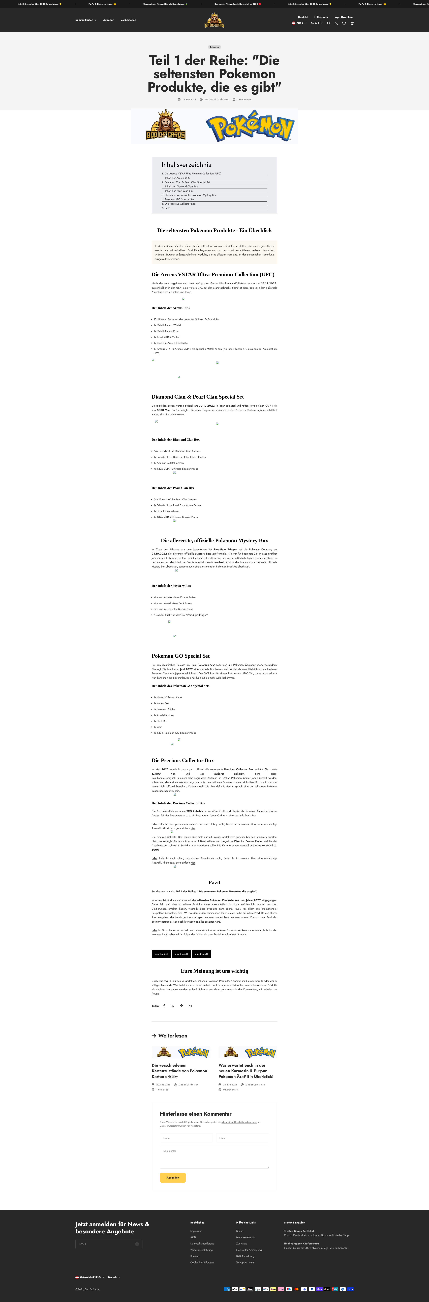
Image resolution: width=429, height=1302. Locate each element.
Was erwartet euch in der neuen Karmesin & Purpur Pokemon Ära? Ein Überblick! (246, 1070)
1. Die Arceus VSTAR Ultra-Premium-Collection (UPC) (191, 173)
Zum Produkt (161, 954)
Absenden (173, 1178)
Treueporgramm (245, 1262)
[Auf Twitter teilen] (172, 1006)
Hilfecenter (321, 17)
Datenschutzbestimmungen (173, 1125)
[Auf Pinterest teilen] (181, 1006)
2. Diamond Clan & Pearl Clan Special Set (186, 182)
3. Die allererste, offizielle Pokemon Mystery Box (189, 195)
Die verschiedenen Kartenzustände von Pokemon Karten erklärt (179, 1070)
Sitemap (194, 1256)
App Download (344, 17)
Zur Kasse (241, 1243)
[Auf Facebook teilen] (164, 1006)
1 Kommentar (162, 1089)
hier (193, 828)
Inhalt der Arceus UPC (177, 178)
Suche (239, 1231)
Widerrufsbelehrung (201, 1250)
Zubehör (108, 20)
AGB (193, 1237)
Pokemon (214, 46)
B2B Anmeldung (245, 1256)
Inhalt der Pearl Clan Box (179, 191)
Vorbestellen (128, 20)
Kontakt (303, 17)
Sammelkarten (84, 20)
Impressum (196, 1231)
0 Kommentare (244, 99)
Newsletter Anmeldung (249, 1250)
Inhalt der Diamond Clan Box (181, 186)
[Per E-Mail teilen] (190, 1006)
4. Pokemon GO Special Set (178, 199)
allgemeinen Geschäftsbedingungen (239, 1122)
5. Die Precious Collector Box (178, 204)
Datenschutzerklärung (202, 1243)
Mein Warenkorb (245, 1237)
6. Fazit (166, 208)
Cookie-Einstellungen (202, 1262)
